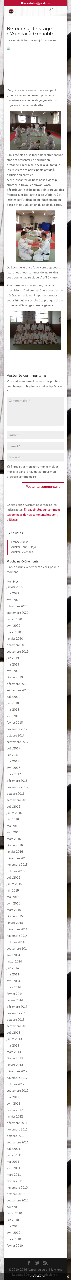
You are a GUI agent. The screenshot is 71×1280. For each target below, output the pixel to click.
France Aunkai (20, 542)
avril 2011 (13, 1168)
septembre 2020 (17, 613)
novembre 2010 (17, 1188)
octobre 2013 (15, 1020)
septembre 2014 (17, 949)
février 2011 (15, 1181)
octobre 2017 (15, 736)
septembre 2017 (17, 742)
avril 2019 (13, 671)
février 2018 (15, 723)
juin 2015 (13, 891)
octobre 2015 (15, 871)
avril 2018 (13, 716)
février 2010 (15, 1246)
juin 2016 (13, 819)
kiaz (13, 40)
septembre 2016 (17, 800)
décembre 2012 (17, 1071)
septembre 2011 (17, 1142)
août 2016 (13, 807)
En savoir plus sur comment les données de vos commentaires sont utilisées (33, 515)
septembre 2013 (17, 1026)
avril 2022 (13, 600)
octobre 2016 (15, 794)
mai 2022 (13, 593)
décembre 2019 (17, 645)
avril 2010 (13, 1233)
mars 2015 (14, 910)
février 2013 (15, 1058)
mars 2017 (14, 774)
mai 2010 (13, 1226)
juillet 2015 (14, 884)
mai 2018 (13, 710)
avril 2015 (13, 904)
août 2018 (13, 697)
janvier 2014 (15, 1000)
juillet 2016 (14, 813)
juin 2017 (13, 755)
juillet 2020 (14, 619)
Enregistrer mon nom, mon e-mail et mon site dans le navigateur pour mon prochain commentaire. (32, 472)
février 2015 (15, 916)
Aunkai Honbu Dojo (23, 547)
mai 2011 (13, 1162)
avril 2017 (13, 768)
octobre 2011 (15, 1136)
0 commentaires (49, 40)
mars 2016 (14, 839)
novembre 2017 (17, 729)
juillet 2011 (14, 1155)
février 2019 (15, 677)
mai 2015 (13, 897)
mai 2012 (13, 1097)
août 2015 (13, 878)
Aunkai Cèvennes (22, 552)
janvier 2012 (15, 1117)
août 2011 (13, 1149)
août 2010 (13, 1207)
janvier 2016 (15, 852)
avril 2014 (13, 981)
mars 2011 (14, 1175)
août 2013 (13, 1033)
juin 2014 (13, 968)
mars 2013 (14, 1052)
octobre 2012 (15, 1084)
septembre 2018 (17, 690)
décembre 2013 (17, 1007)
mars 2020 (14, 632)
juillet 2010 (14, 1213)
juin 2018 (13, 703)
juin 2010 (13, 1220)
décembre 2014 (17, 929)
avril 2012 (13, 1104)
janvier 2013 (15, 1065)
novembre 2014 (17, 936)
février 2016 (15, 845)
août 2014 (13, 955)
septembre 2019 (17, 652)
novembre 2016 (17, 787)
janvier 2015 (15, 923)
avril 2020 (13, 626)
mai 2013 (13, 1046)
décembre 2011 (17, 1123)
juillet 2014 (14, 962)
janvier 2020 (15, 639)
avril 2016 (13, 832)
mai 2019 (13, 665)
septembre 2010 (17, 1200)
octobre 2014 (15, 942)
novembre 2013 (17, 1013)
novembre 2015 (17, 865)
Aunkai (35, 40)
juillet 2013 (14, 1039)
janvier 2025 (15, 587)
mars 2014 (14, 987)
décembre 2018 (17, 684)
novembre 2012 (17, 1078)
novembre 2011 (17, 1130)
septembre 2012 (17, 1091)
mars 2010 (14, 1239)
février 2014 (15, 994)
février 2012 (15, 1110)
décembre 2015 (17, 858)
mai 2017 (13, 761)
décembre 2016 (17, 781)
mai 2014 (13, 974)
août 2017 (13, 748)
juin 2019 (13, 658)
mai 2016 (13, 826)
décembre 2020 (17, 606)
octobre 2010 (15, 1194)
